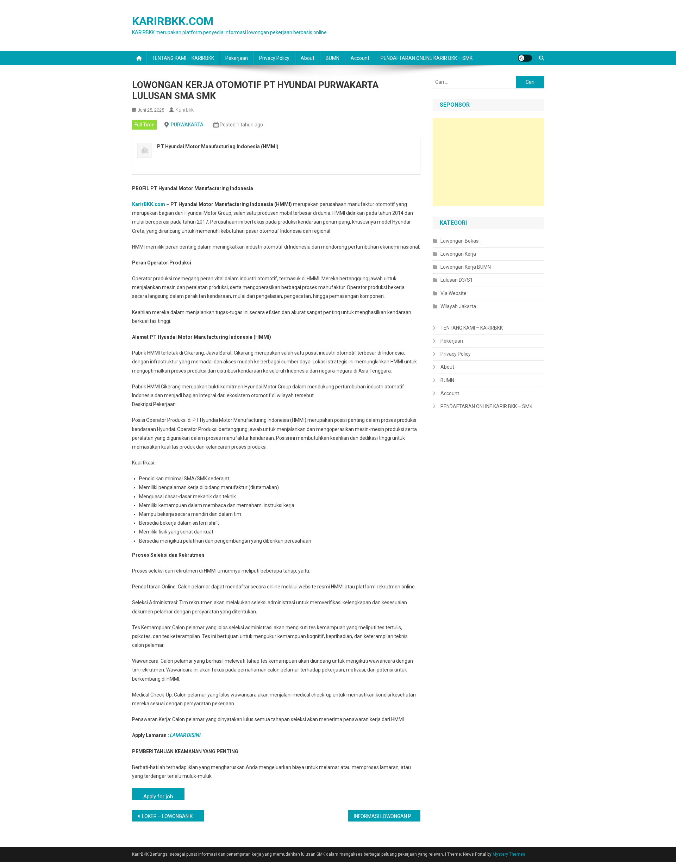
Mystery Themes (509, 854)
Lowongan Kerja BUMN (465, 267)
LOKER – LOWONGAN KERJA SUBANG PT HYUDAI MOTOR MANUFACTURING (173, 816)
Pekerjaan (236, 58)
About (307, 58)
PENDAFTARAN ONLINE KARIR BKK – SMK (426, 58)
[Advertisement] (488, 162)
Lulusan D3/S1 (456, 280)
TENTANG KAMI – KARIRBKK (183, 58)
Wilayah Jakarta (458, 306)
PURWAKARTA (187, 124)
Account (360, 58)
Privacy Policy (274, 58)
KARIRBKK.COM (172, 21)
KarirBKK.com (148, 204)
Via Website (453, 293)
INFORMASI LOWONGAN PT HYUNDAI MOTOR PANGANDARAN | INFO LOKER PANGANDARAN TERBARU (387, 816)
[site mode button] (525, 58)
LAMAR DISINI (185, 735)
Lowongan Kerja (458, 254)
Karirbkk (184, 110)
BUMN (332, 58)
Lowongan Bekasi (460, 241)
